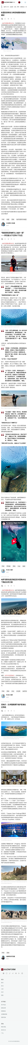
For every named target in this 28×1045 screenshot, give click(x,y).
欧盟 (8, 219)
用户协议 (3, 1004)
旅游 (24, 566)
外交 (13, 691)
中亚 (3, 219)
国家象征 (3, 1011)
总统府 (11, 7)
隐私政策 (3, 1008)
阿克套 (8, 566)
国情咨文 (22, 7)
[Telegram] (8, 19)
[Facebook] (11, 19)
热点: (1, 7)
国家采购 (3, 1017)
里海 (13, 219)
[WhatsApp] (5, 19)
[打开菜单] (25, 2)
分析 (2, 989)
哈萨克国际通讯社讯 (8, 23)
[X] (14, 19)
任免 (15, 7)
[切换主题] (20, 2)
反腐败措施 (4, 1014)
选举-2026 (6, 7)
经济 (2, 992)
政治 (2, 986)
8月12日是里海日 (9, 675)
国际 (2, 995)
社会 (19, 566)
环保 (3, 566)
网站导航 (3, 1027)
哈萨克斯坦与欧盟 (21, 219)
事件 (18, 7)
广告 (2, 1033)
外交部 (18, 691)
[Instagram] (2, 19)
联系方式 (3, 1030)
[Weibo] (13, 973)
